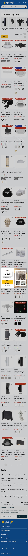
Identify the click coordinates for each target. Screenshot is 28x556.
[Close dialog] (26, 269)
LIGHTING (7, 280)
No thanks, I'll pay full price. (7, 285)
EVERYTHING (7, 283)
